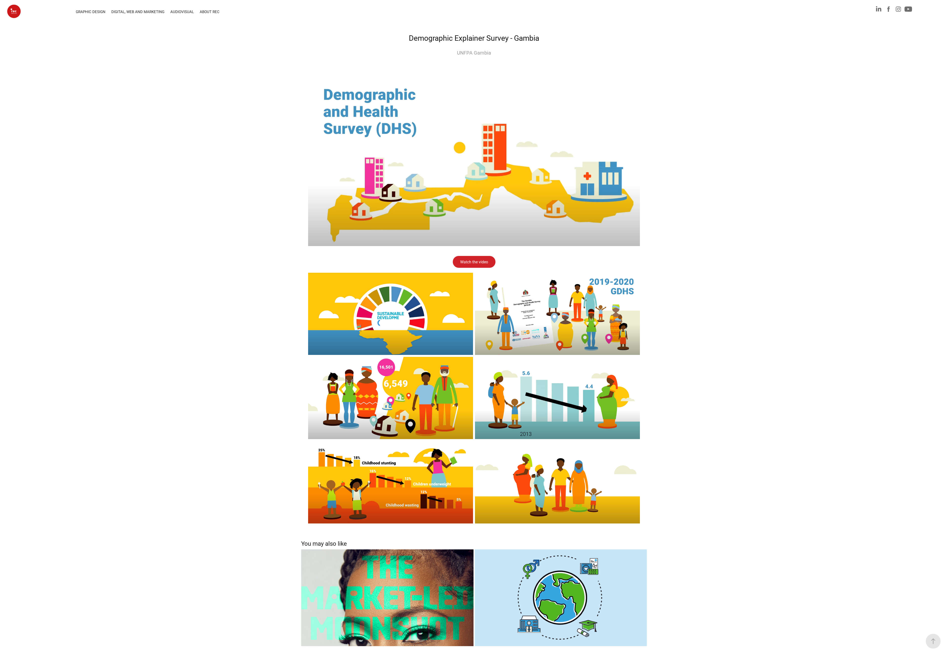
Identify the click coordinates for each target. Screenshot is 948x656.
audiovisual (182, 11)
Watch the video (474, 261)
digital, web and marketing (137, 11)
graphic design (90, 11)
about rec (209, 11)
